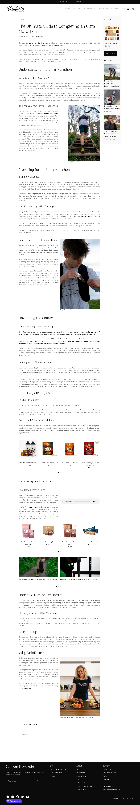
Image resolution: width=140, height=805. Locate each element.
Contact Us (107, 769)
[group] (70, 2)
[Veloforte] (17, 9)
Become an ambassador (111, 790)
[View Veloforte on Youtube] (27, 796)
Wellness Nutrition (56, 773)
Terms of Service (109, 783)
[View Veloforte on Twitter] (22, 796)
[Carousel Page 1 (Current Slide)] (58, 472)
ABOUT (79, 766)
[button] (124, 9)
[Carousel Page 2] (60, 472)
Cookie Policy (107, 779)
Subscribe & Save (82, 783)
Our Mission (80, 773)
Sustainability (81, 776)
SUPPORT (106, 766)
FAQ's (105, 776)
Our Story (79, 769)
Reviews (79, 779)
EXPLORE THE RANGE (30, 724)
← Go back (23, 19)
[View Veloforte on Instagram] (7, 796)
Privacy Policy (108, 786)
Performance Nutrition (58, 769)
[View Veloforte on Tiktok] (12, 796)
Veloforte (119, 799)
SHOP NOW (110, 54)
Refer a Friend (81, 790)
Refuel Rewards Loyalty (84, 786)
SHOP (52, 766)
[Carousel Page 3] (60, 586)
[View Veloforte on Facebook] (17, 796)
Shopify (132, 799)
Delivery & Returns (109, 773)
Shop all (53, 776)
